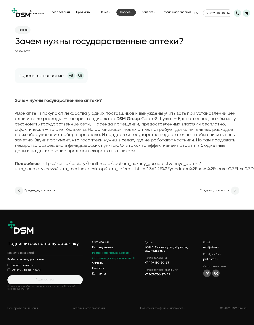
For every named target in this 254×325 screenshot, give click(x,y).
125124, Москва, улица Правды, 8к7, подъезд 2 (166, 249)
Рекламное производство (110, 253)
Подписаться (45, 279)
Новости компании (23, 265)
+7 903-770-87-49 (157, 274)
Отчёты (104, 12)
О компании (37, 12)
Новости (126, 12)
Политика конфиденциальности (162, 308)
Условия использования (89, 308)
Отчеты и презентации (26, 270)
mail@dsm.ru (211, 247)
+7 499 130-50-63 (217, 13)
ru (196, 13)
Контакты (148, 12)
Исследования (60, 12)
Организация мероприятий (111, 258)
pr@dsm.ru (210, 259)
